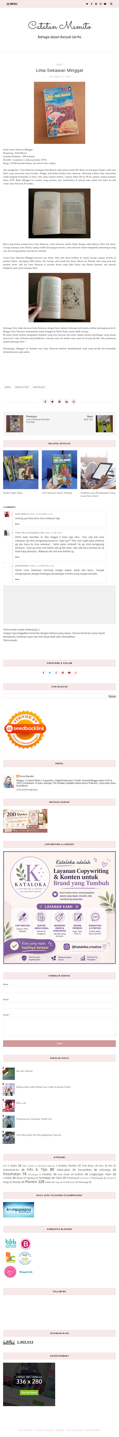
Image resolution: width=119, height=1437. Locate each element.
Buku (59, 64)
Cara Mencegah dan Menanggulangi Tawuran (38, 1135)
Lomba (7, 1177)
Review (31, 1182)
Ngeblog (31, 1178)
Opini (59, 1177)
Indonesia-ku (11, 1169)
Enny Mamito (27, 776)
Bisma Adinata (22, 566)
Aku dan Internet (24, 1071)
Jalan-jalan (63, 1169)
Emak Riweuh (22, 514)
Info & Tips (37, 1169)
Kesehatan (12, 1174)
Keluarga (104, 1169)
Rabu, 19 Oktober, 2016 (41, 514)
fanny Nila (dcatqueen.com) (29, 533)
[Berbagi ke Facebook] (45, 401)
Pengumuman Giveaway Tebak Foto (34, 1119)
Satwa (48, 1182)
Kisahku (47, 1174)
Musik (20, 1178)
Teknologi (83, 1182)
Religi (6, 1182)
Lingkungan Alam (100, 1174)
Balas (17, 524)
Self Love (70, 1182)
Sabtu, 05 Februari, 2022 (42, 566)
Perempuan (97, 1178)
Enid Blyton (22, 387)
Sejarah (59, 1182)
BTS (5, 1166)
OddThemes (93, 1430)
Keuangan (33, 1174)
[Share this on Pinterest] (59, 401)
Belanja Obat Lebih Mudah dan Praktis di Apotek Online (43, 1087)
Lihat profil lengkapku (27, 789)
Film (110, 1165)
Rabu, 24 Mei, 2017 (53, 533)
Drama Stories (67, 1165)
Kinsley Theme (54, 1430)
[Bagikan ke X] (52, 401)
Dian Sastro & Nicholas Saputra (38, 1166)
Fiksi (101, 1165)
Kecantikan (85, 1169)
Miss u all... (21, 1103)
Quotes (110, 1178)
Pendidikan (84, 1178)
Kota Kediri (64, 1174)
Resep (16, 1182)
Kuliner (79, 1174)
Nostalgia (39, 387)
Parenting (72, 1178)
